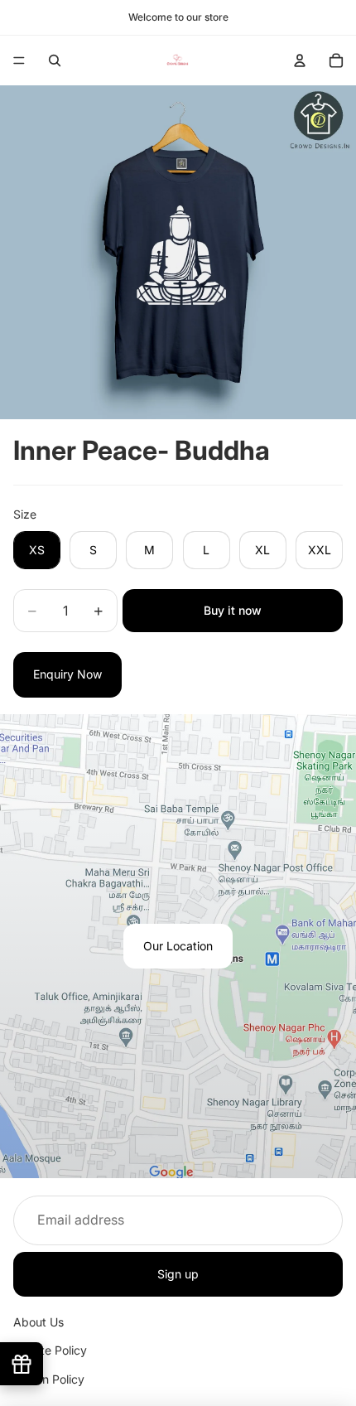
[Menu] (19, 60)
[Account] (299, 60)
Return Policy (48, 1379)
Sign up (178, 1273)
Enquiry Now (67, 674)
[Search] (54, 60)
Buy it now (233, 610)
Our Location (178, 946)
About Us (38, 1322)
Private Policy (50, 1350)
